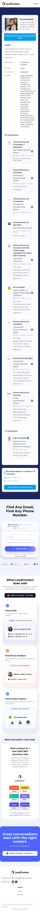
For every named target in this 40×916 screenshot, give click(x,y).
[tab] (13, 525)
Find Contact (21, 549)
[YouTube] (13, 882)
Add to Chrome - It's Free (22, 595)
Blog (20, 891)
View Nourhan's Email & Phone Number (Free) (20, 37)
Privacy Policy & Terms (20, 909)
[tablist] (20, 526)
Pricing (20, 895)
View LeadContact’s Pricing (18, 815)
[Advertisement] (21, 11)
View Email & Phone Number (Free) (20, 487)
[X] (16, 882)
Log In (35, 4)
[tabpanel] (20, 545)
